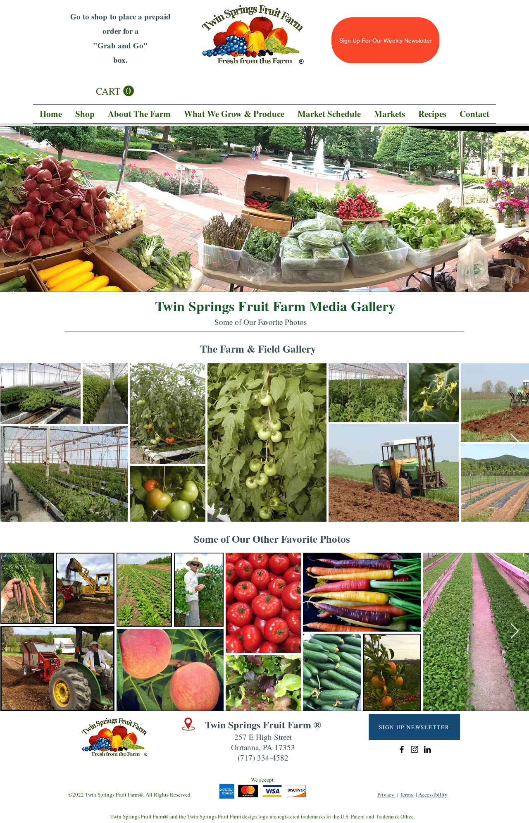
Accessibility (433, 794)
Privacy (386, 794)
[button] (115, 91)
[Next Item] (514, 442)
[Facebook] (402, 749)
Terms (407, 794)
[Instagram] (414, 749)
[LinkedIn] (427, 749)
